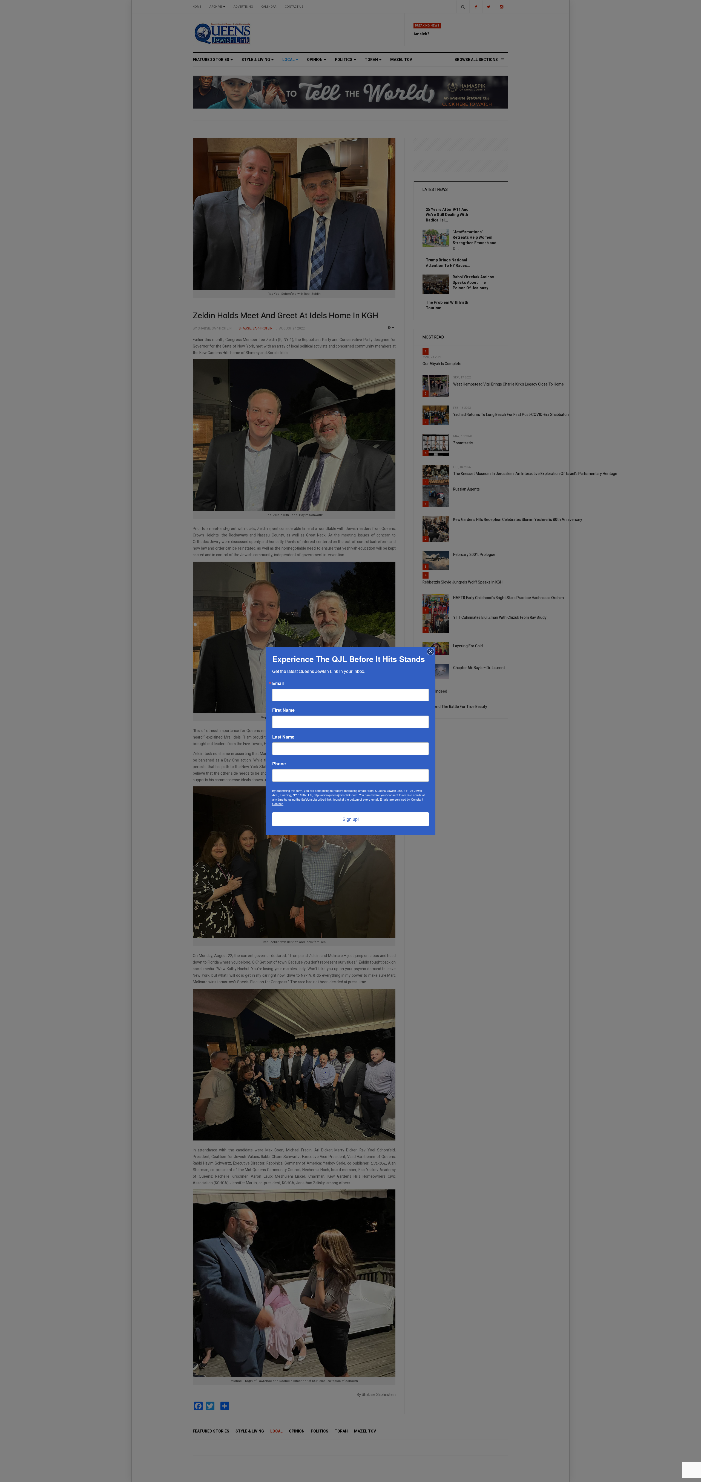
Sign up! (351, 819)
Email (278, 683)
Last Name (283, 737)
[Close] (430, 651)
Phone (279, 764)
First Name (283, 710)
